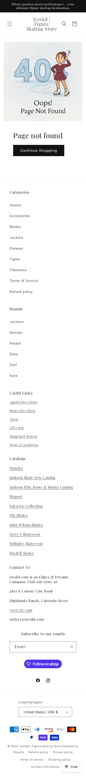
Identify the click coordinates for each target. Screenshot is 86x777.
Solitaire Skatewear (26, 543)
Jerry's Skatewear (25, 534)
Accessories (20, 216)
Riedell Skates (22, 553)
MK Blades (19, 515)
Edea (14, 354)
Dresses (16, 248)
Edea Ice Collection (26, 505)
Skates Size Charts (22, 410)
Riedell (15, 343)
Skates (15, 205)
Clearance (18, 270)
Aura (13, 375)
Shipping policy (59, 759)
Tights (15, 259)
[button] (9, 24)
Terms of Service (24, 281)
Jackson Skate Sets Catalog (32, 477)
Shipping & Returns (24, 436)
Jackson (17, 322)
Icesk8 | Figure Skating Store (40, 746)
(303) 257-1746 (21, 609)
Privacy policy (63, 752)
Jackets (16, 237)
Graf (13, 365)
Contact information (45, 766)
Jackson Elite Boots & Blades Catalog (41, 487)
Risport (16, 496)
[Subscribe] (71, 646)
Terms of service (31, 759)
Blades (15, 226)
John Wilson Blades (26, 524)
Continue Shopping (38, 150)
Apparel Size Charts (23, 402)
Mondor (16, 332)
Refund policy (21, 292)
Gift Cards (17, 427)
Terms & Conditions (24, 445)
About (14, 419)
